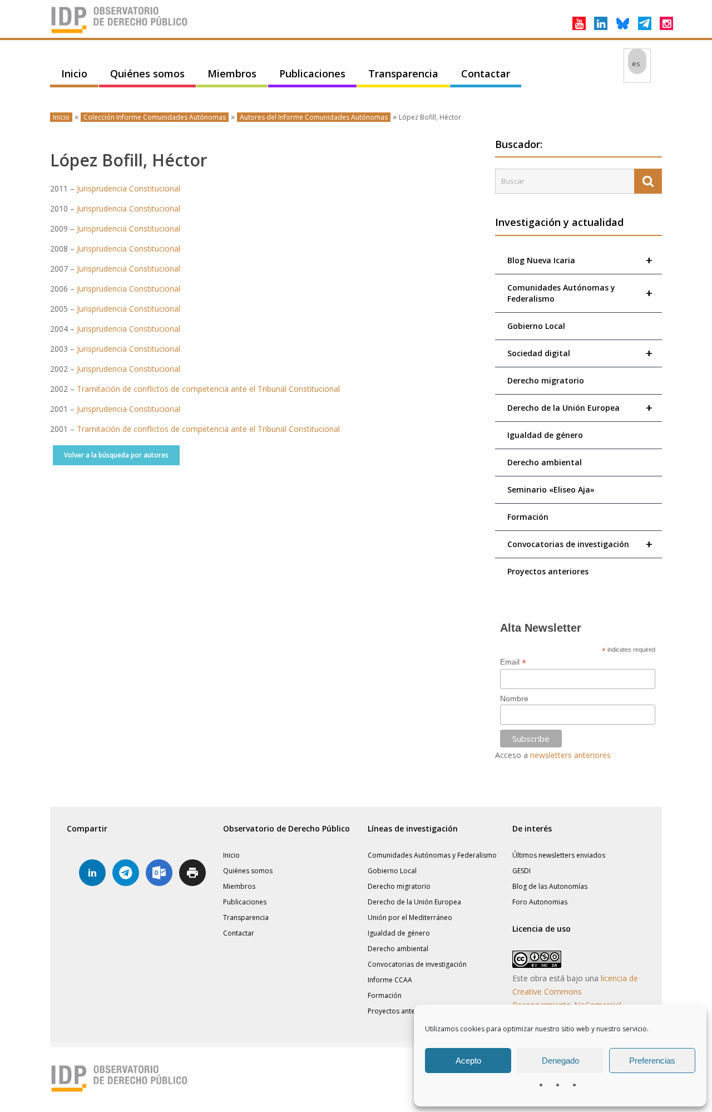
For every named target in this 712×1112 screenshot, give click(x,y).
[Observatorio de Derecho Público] (119, 32)
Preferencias (652, 1060)
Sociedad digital (579, 353)
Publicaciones (312, 73)
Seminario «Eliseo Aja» (551, 489)
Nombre (514, 698)
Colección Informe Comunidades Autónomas (154, 117)
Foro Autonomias (539, 902)
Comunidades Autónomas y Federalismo (579, 293)
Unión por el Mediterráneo (410, 917)
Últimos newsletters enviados (558, 855)
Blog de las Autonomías (549, 886)
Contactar (485, 73)
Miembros (231, 73)
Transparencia (403, 73)
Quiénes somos (147, 73)
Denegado (560, 1060)
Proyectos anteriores (548, 571)
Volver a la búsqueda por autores (116, 455)
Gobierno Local (536, 326)
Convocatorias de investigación (579, 544)
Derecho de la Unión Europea (579, 407)
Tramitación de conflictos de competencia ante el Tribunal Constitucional (208, 388)
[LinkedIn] (600, 23)
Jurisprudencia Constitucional (128, 188)
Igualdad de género (545, 435)
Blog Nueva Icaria (579, 260)
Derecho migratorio (545, 380)
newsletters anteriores (570, 755)
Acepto (468, 1060)
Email (513, 662)
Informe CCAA (390, 980)
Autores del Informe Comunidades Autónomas (314, 117)
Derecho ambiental (544, 462)
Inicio (74, 73)
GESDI (521, 870)
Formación (527, 516)
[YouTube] (579, 23)
